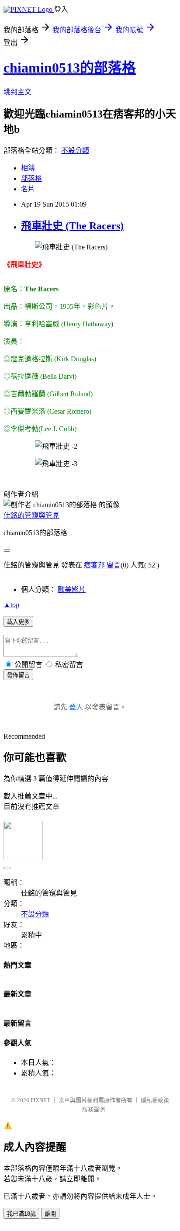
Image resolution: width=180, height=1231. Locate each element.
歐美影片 (72, 589)
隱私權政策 (155, 1100)
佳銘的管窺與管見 (31, 515)
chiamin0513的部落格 (69, 68)
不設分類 (75, 150)
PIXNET (40, 1100)
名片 (28, 189)
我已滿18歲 (21, 1213)
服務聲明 (93, 1109)
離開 (50, 1213)
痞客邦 (94, 565)
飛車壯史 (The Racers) (72, 226)
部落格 (31, 178)
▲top (11, 605)
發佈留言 (18, 675)
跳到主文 (17, 92)
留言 (114, 565)
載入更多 (18, 622)
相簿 (28, 168)
